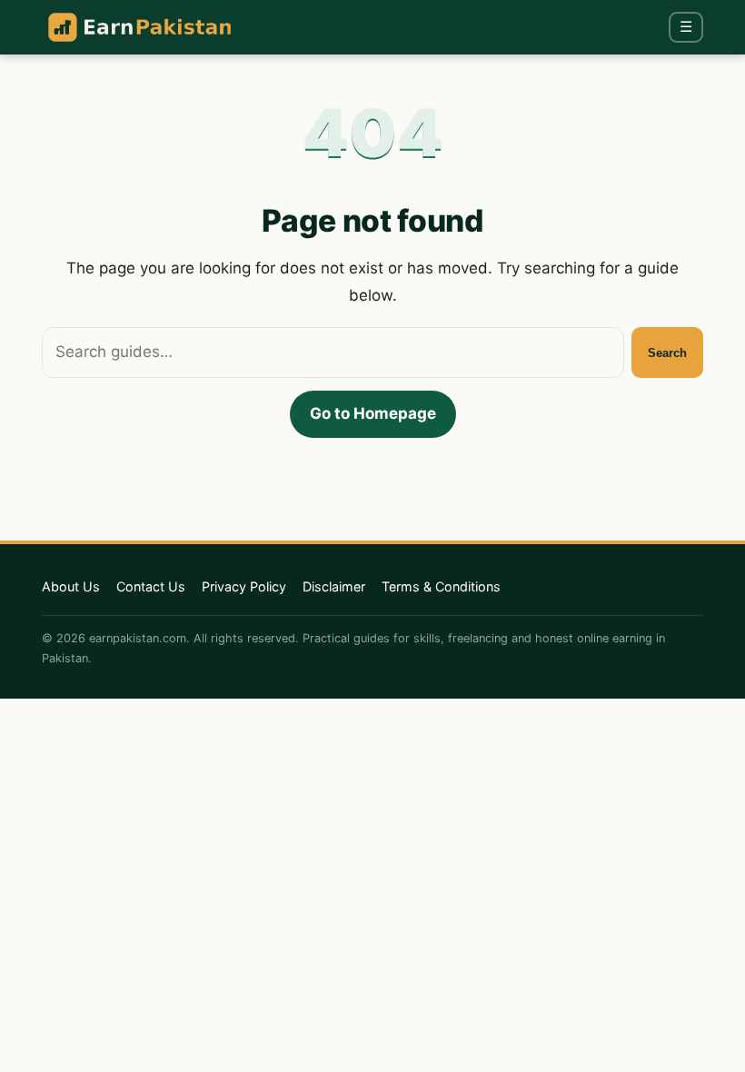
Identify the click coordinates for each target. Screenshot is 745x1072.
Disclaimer (334, 586)
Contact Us (150, 586)
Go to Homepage (373, 413)
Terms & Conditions (441, 586)
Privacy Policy (244, 586)
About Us (71, 586)
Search (667, 353)
